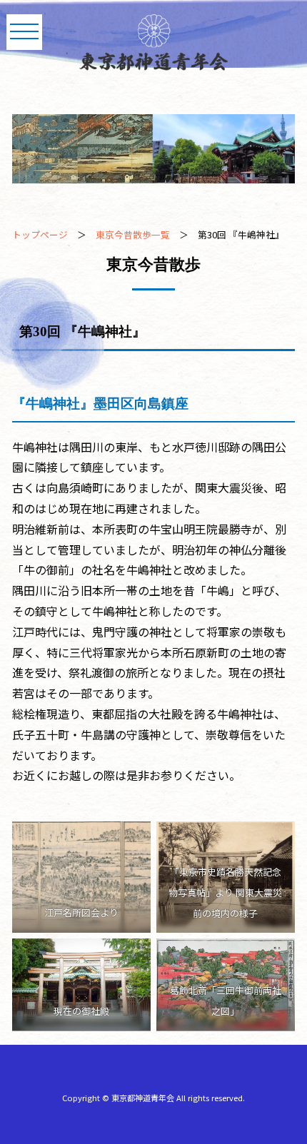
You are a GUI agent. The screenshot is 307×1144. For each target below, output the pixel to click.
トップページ (40, 234)
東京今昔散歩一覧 (133, 234)
